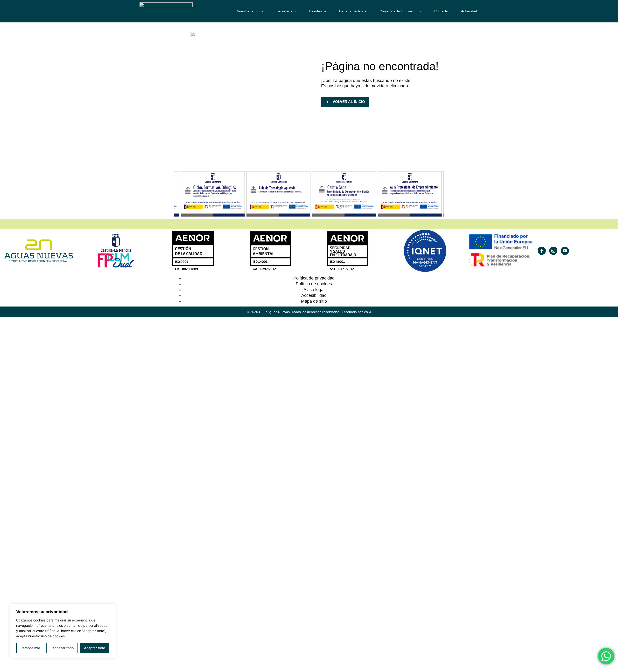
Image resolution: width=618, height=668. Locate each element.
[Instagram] (553, 251)
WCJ (367, 312)
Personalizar (30, 648)
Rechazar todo (62, 648)
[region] (63, 631)
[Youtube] (565, 251)
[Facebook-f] (542, 251)
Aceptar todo (94, 648)
